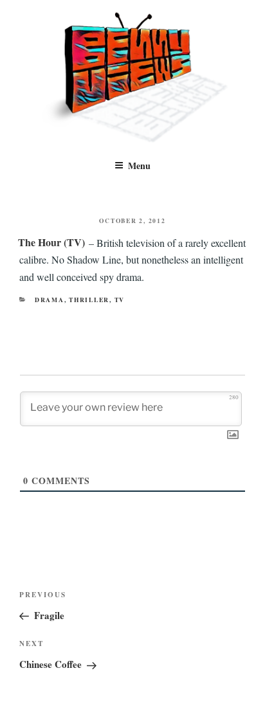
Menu (139, 165)
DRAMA (49, 299)
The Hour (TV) (51, 242)
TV (119, 299)
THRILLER (89, 299)
